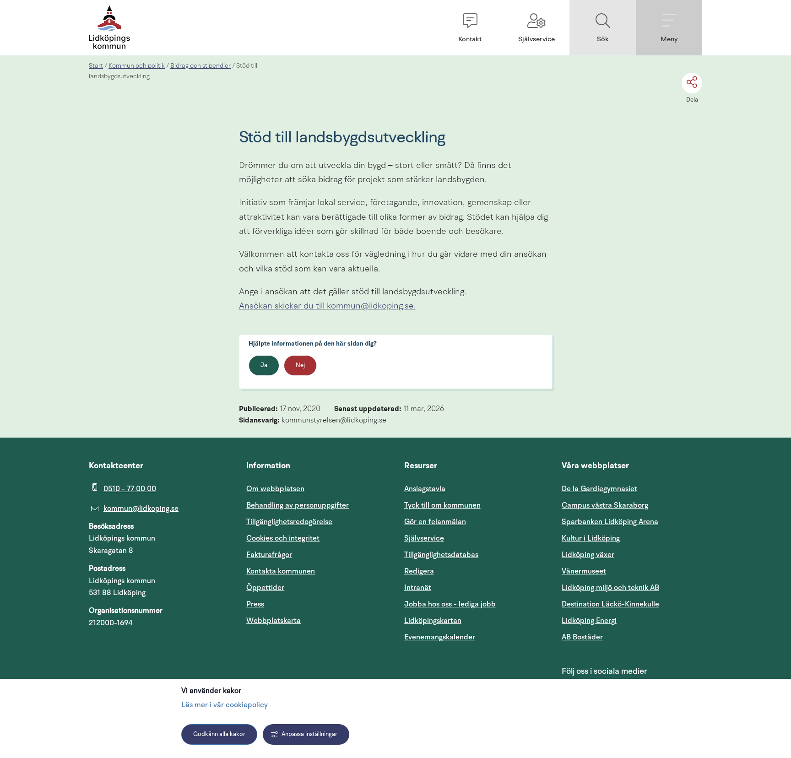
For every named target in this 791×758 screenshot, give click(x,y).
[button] (470, 27)
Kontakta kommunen (280, 571)
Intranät (461, 587)
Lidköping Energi (632, 620)
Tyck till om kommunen (474, 505)
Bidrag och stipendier (200, 66)
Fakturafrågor (269, 555)
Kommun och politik (136, 66)
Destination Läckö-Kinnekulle (632, 604)
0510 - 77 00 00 (129, 489)
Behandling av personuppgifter (297, 505)
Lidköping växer (588, 555)
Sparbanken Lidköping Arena (610, 522)
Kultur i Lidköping (591, 538)
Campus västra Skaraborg (605, 505)
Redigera (419, 571)
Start (96, 66)
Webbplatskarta (273, 621)
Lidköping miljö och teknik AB (610, 588)
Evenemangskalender (474, 637)
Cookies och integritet (283, 538)
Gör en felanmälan (435, 522)
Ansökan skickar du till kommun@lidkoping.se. (327, 306)
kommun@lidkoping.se (141, 509)
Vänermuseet (584, 571)
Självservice (467, 538)
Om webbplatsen (275, 489)
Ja (263, 365)
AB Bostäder (626, 637)
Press (255, 604)
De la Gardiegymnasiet (599, 489)
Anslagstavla (424, 489)
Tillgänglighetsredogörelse (289, 522)
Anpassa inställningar (309, 734)
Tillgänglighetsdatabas (474, 554)
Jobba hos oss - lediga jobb (450, 604)
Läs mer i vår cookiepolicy (224, 705)
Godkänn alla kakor (219, 734)
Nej (300, 365)
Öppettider (265, 588)
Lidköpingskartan (474, 620)
